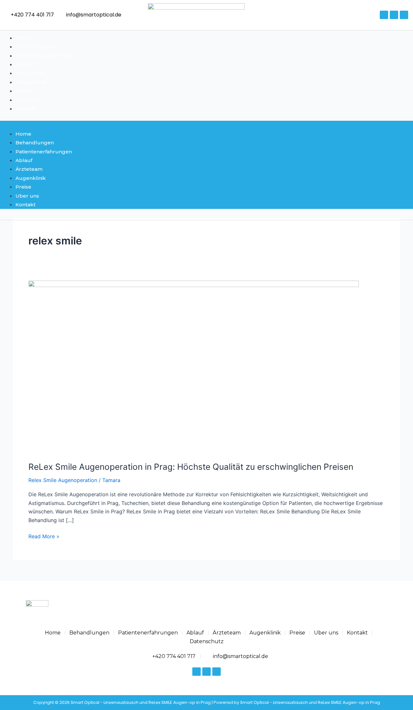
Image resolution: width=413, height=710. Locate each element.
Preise (23, 91)
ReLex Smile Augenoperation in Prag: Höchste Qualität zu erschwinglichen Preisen (190, 467)
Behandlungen (35, 47)
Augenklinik (31, 82)
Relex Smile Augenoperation (62, 480)
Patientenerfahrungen (45, 56)
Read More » (43, 536)
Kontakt (25, 109)
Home (23, 38)
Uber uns (27, 100)
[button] (206, 125)
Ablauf (24, 64)
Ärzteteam (29, 73)
